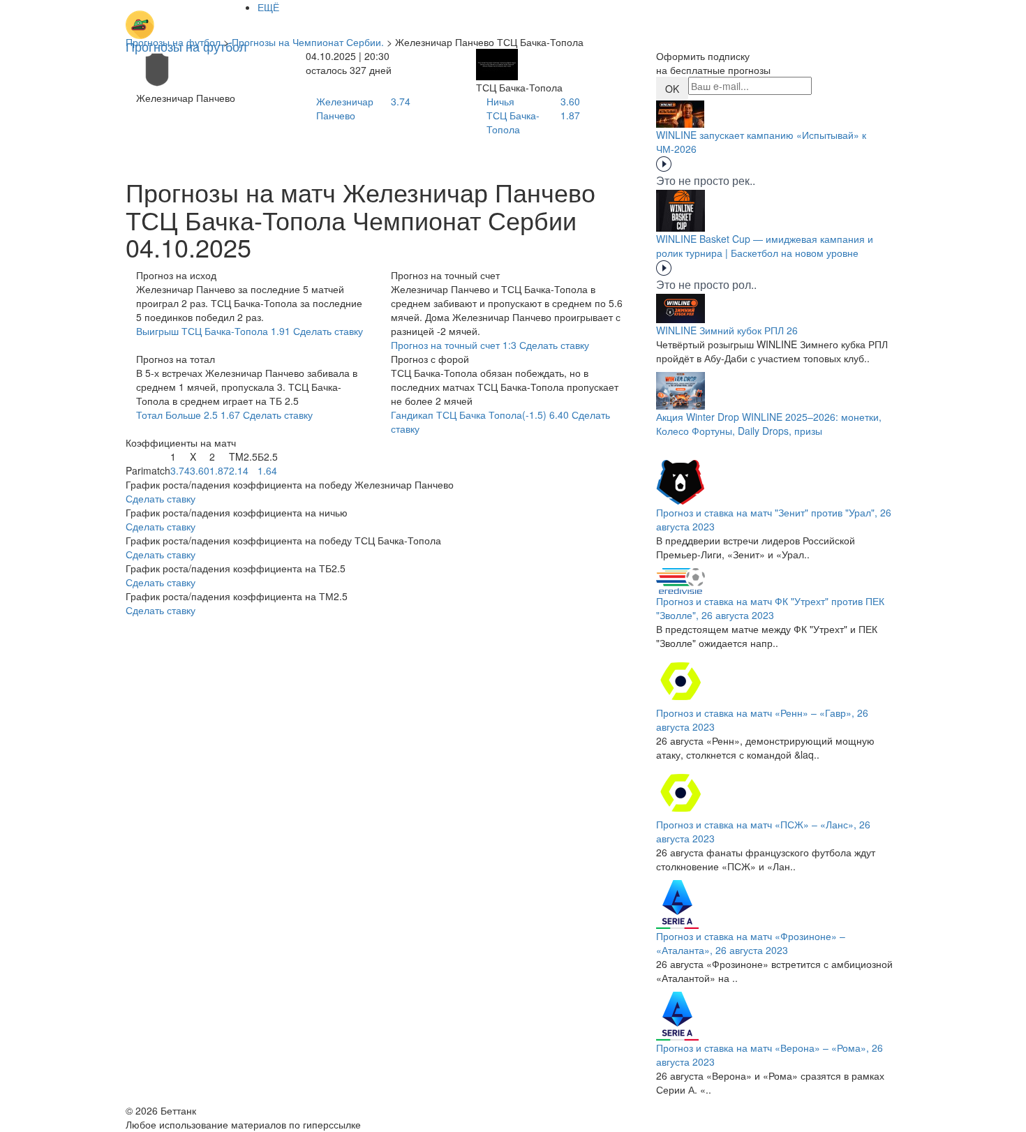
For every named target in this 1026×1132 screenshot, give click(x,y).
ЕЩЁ (268, 7)
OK (672, 89)
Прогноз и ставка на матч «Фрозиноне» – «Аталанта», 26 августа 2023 (750, 943)
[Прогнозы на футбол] (186, 17)
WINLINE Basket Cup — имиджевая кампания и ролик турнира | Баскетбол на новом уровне (764, 246)
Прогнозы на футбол (173, 42)
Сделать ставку (160, 498)
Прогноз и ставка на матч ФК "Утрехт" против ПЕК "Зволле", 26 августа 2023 (770, 608)
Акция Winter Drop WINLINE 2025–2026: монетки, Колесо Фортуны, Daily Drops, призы (769, 424)
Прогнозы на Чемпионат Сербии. (308, 42)
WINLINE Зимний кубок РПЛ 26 (727, 330)
